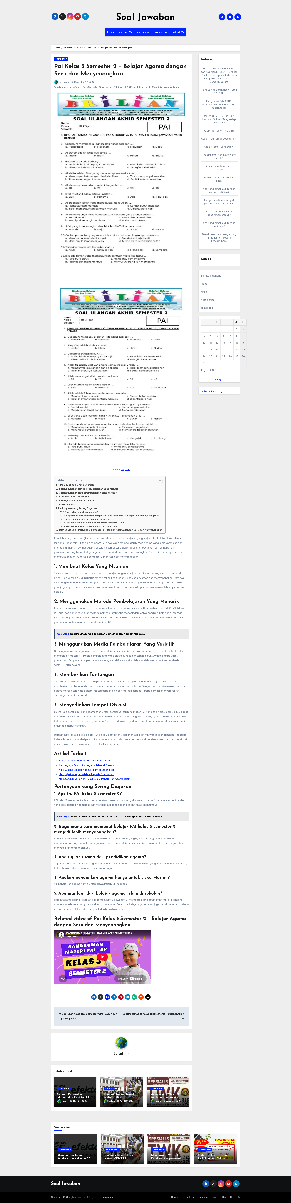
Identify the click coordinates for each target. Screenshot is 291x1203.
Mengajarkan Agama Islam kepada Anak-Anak (86, 774)
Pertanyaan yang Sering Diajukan (77, 508)
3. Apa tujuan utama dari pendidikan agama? (88, 519)
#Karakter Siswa (96, 87)
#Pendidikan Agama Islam (165, 87)
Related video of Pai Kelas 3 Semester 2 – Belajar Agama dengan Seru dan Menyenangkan (110, 530)
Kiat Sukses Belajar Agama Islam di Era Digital (86, 769)
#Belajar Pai (79, 87)
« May (218, 379)
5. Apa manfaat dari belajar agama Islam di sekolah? (91, 526)
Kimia (204, 291)
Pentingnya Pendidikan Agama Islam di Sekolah (87, 765)
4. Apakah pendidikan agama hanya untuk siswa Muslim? (94, 522)
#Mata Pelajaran (115, 87)
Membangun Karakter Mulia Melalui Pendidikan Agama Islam (94, 778)
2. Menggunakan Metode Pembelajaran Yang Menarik (88, 488)
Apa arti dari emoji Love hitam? (219, 138)
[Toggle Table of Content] (159, 480)
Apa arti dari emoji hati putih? (219, 130)
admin (67, 82)
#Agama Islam (64, 87)
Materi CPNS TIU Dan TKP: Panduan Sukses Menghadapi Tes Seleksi (219, 119)
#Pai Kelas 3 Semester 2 (137, 87)
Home (110, 32)
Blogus (92, 1197)
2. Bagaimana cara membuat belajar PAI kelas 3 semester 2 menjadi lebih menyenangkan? (111, 515)
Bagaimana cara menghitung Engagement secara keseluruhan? (219, 237)
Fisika (204, 283)
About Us (178, 32)
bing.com (125, 469)
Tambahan (61, 59)
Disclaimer (143, 32)
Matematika (207, 299)
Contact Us (125, 32)
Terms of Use (161, 32)
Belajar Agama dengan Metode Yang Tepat (84, 760)
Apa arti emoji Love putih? (219, 146)
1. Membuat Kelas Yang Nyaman (76, 485)
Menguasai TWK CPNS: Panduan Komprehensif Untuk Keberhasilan (165, 1097)
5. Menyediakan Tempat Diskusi (76, 500)
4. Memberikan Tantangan (74, 496)
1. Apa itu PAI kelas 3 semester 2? (80, 512)
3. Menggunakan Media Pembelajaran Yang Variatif (87, 492)
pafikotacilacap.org (211, 391)
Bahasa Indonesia (211, 275)
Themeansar (107, 1197)
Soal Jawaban (145, 17)
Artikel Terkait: (67, 504)
